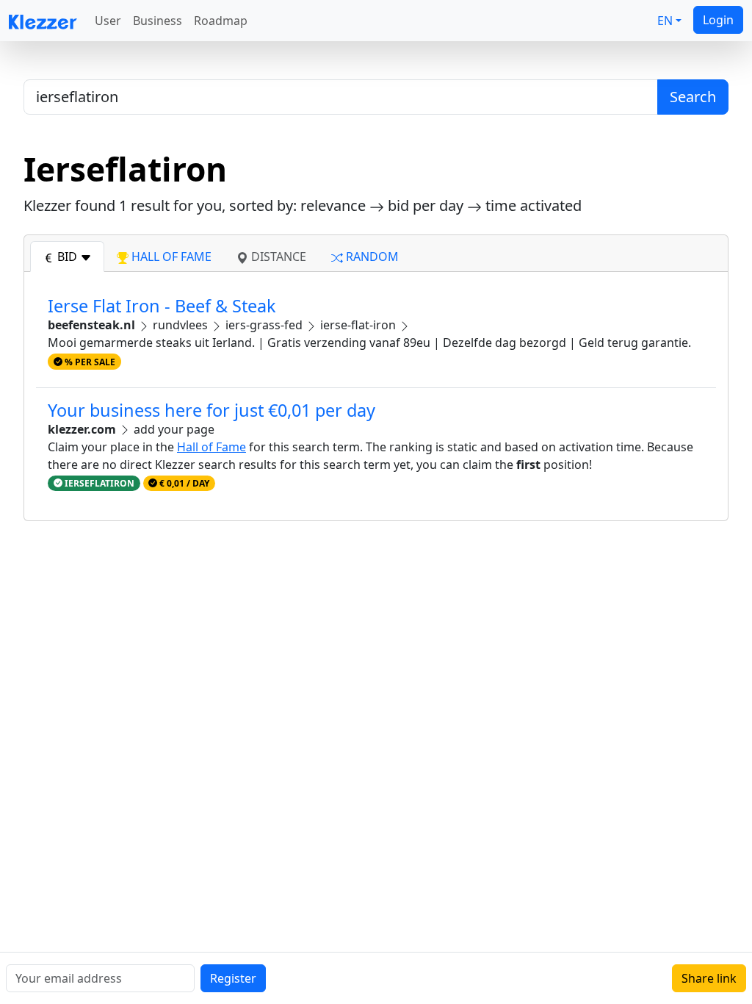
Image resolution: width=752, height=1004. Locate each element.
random (371, 256)
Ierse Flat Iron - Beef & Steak (162, 306)
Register (233, 978)
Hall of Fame (211, 447)
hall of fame (170, 256)
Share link (709, 978)
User (108, 20)
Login (718, 20)
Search (693, 97)
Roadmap (220, 20)
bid (67, 256)
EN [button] (665, 20)
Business (157, 20)
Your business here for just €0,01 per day (211, 410)
